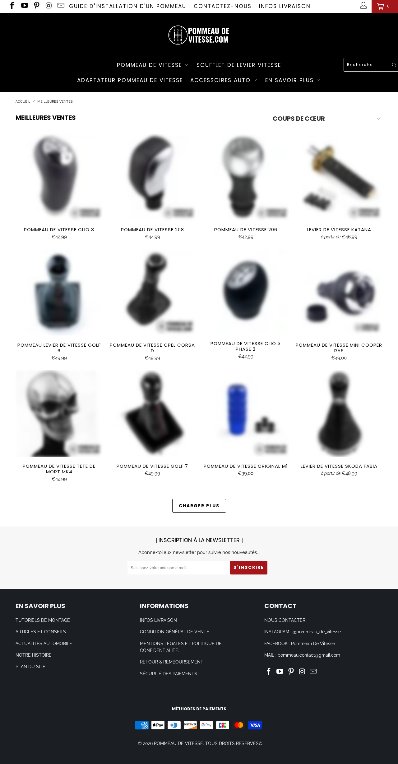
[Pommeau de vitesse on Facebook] (12, 6)
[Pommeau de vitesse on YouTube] (24, 6)
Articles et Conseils (41, 631)
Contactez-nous (223, 6)
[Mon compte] (363, 6)
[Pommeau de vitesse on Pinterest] (36, 6)
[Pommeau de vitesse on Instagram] (48, 6)
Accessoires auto (221, 80)
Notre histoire (34, 655)
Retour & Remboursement (171, 661)
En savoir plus (290, 80)
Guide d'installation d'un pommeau (127, 6)
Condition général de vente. (175, 631)
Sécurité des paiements (168, 673)
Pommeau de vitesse (150, 65)
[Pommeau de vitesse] (199, 33)
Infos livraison (285, 6)
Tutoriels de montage (43, 620)
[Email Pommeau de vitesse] (60, 6)
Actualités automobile (44, 643)
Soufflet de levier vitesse (239, 65)
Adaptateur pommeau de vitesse (130, 80)
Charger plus (199, 506)
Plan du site (30, 666)
